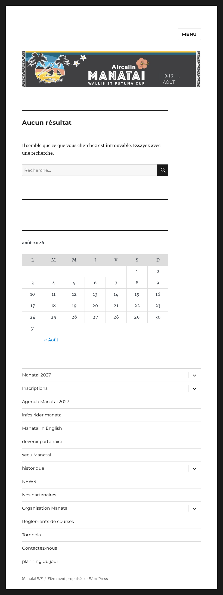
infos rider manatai (42, 415)
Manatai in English (42, 428)
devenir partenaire (42, 441)
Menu (189, 34)
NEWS (29, 481)
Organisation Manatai (45, 508)
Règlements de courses (48, 521)
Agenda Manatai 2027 (45, 401)
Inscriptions (35, 388)
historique (33, 468)
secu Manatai (36, 454)
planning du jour (40, 561)
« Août (51, 339)
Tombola (31, 534)
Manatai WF (32, 579)
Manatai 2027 (36, 375)
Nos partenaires (39, 494)
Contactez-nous (39, 548)
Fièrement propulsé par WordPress (78, 579)
